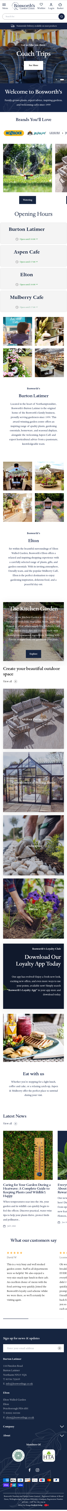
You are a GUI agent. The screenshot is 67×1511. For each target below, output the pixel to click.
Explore (33, 653)
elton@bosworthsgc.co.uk (20, 1417)
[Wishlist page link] (41, 6)
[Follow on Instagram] (37, 1470)
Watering (27, 199)
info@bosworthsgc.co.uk (19, 1383)
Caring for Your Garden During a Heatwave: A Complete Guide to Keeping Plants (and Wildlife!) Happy (27, 1190)
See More (33, 65)
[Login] (51, 4)
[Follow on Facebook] (29, 1470)
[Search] (61, 16)
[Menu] (4, 4)
